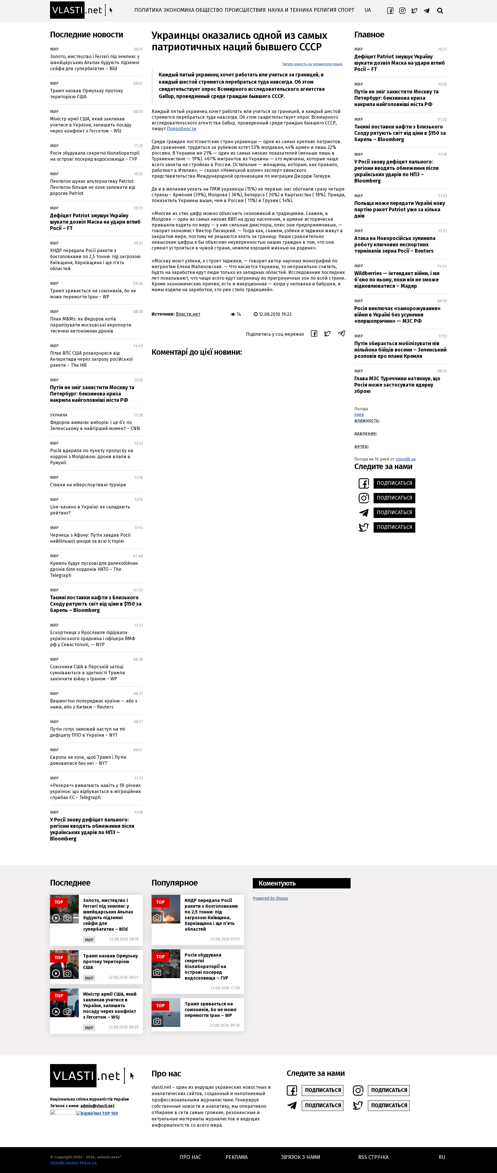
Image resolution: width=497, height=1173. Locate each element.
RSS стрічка (373, 1157)
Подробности (181, 128)
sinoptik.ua (406, 459)
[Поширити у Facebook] (314, 334)
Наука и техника (290, 10)
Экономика (178, 10)
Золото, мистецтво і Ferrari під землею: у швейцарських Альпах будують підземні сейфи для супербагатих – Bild (94, 62)
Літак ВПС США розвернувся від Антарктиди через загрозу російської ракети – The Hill (91, 359)
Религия (325, 10)
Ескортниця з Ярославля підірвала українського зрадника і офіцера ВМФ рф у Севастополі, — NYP (92, 638)
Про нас (190, 1157)
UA (367, 10)
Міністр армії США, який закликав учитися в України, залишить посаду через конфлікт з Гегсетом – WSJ (90, 125)
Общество (209, 10)
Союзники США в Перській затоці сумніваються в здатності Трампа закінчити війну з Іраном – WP (87, 672)
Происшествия (245, 10)
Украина (58, 415)
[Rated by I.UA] (62, 1113)
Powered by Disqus (270, 898)
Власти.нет (188, 314)
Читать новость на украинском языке (312, 64)
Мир (54, 49)
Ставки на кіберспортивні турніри (88, 484)
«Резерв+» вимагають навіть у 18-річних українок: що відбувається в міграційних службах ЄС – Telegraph (95, 791)
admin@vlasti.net (97, 1105)
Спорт (346, 10)
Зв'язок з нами (300, 1157)
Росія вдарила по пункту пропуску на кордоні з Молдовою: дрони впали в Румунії (91, 456)
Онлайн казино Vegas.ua (73, 1162)
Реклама (236, 1157)
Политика (148, 10)
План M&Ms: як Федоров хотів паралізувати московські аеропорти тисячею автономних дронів (90, 325)
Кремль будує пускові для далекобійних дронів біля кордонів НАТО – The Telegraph (94, 569)
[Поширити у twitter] (327, 334)
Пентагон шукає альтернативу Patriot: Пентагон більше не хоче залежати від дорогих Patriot (92, 187)
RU (442, 1157)
